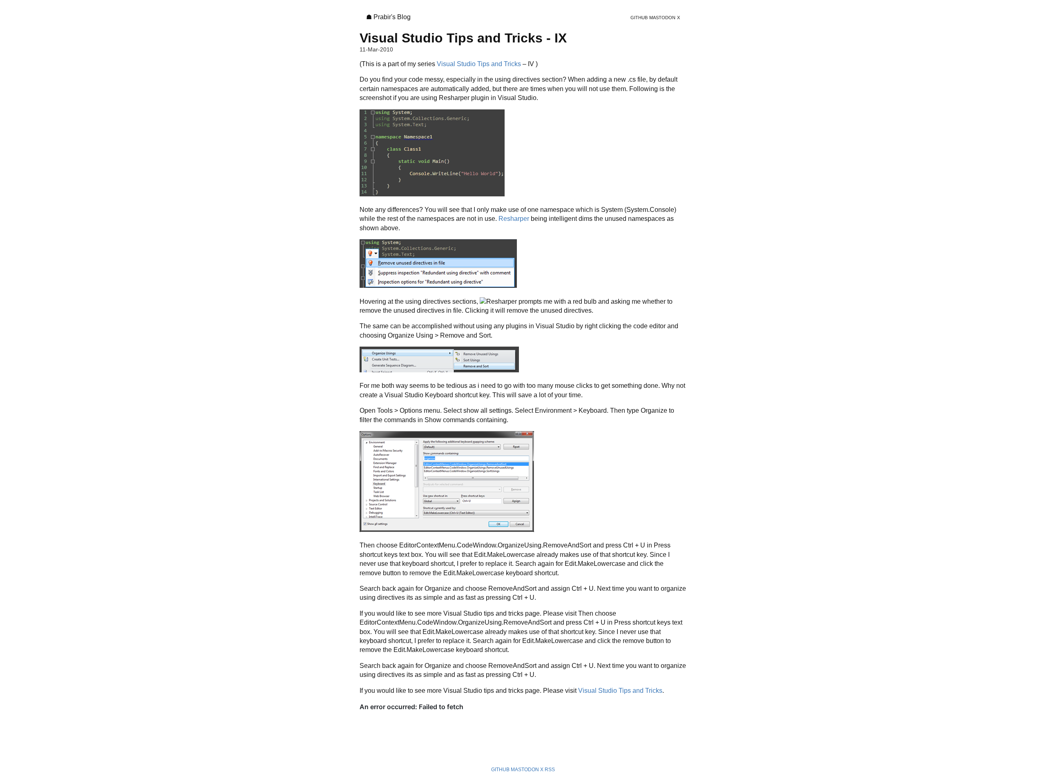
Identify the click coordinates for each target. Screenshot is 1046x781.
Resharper (513, 218)
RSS (550, 769)
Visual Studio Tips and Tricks (479, 63)
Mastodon (662, 17)
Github (639, 17)
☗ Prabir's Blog (388, 16)
